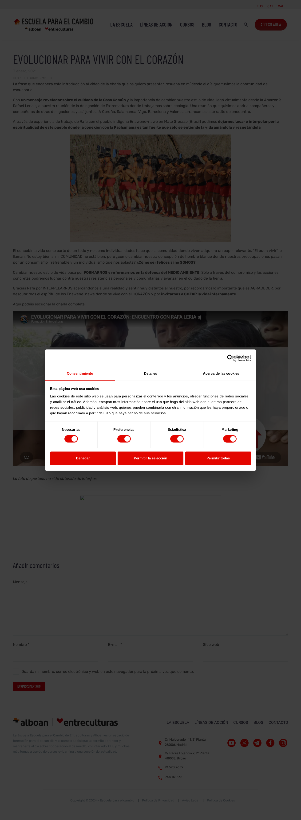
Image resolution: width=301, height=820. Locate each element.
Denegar (83, 458)
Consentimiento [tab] (80, 373)
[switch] (124, 439)
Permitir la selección (150, 458)
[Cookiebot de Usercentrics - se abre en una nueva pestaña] (230, 358)
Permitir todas (218, 458)
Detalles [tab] (150, 373)
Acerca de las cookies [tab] (221, 373)
